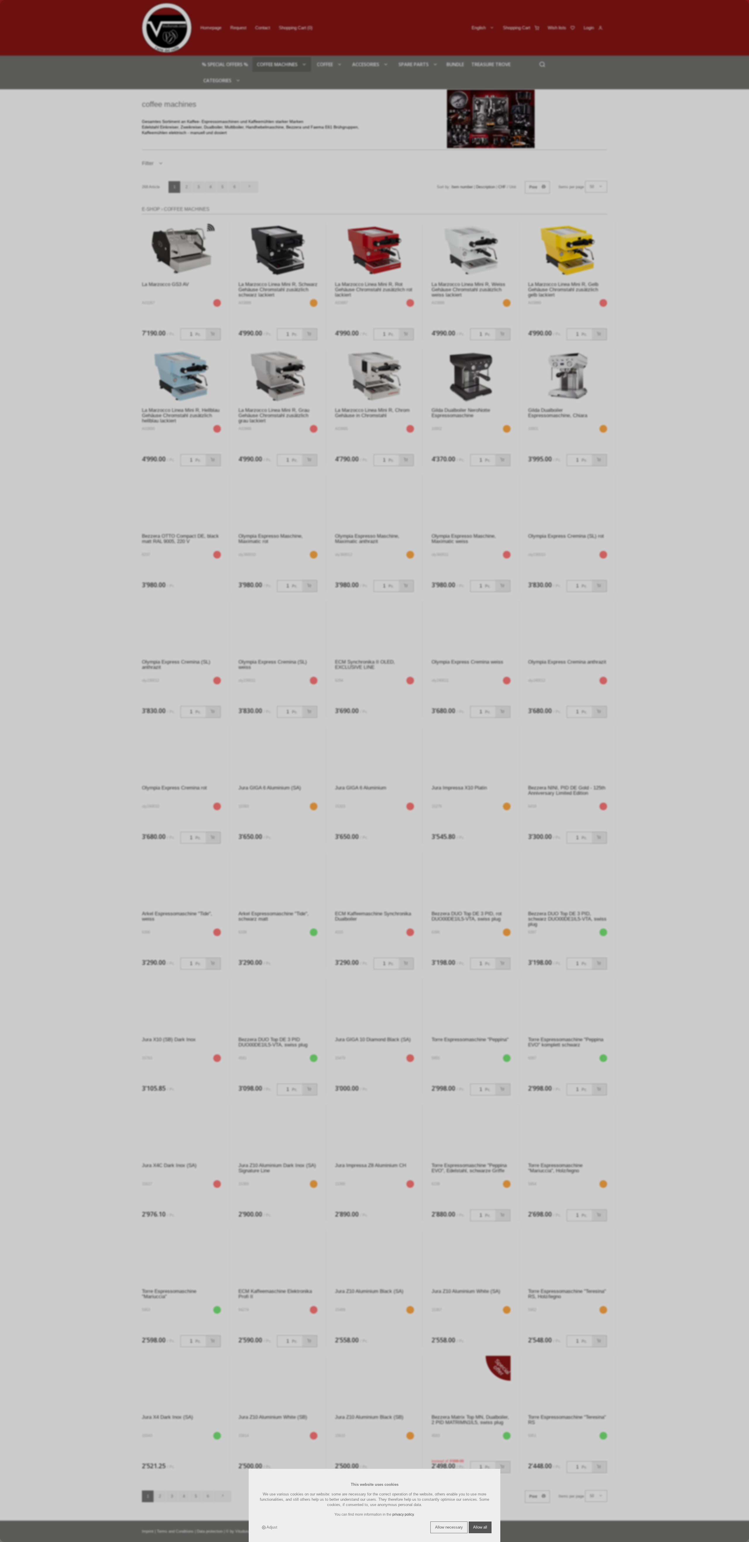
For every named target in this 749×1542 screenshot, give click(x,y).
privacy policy (403, 1514)
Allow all (480, 1527)
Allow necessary (449, 1527)
